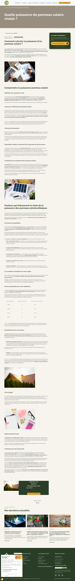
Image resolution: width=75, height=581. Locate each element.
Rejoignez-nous (55, 2)
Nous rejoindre (24, 563)
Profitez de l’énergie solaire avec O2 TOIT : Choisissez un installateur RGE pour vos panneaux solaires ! (37, 533)
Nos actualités (42, 2)
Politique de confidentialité (24, 578)
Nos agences (23, 558)
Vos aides (29, 2)
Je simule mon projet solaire (34, 493)
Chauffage (40, 558)
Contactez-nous (58, 556)
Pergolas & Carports (42, 560)
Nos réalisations (35, 2)
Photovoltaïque (41, 556)
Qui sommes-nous (24, 556)
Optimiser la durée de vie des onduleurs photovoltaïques (12, 532)
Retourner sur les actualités (11, 33)
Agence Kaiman (68, 578)
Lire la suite (6, 540)
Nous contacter (48, 2)
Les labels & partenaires (25, 560)
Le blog (22, 561)
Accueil (5, 7)
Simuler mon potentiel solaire (64, 2)
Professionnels (41, 561)
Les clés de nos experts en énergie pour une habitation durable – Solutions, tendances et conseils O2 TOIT (59, 533)
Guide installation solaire (42, 563)
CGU (30, 578)
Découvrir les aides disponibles (44, 566)
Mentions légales (15, 578)
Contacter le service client (60, 565)
